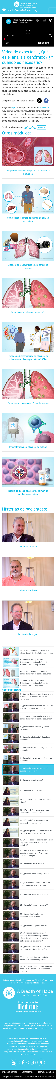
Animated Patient (40, 1038)
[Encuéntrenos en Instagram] (32, 1063)
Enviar (41, 127)
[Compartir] (46, 100)
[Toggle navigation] (52, 10)
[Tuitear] (39, 100)
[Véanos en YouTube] (14, 1063)
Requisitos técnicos (12, 1076)
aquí (13, 107)
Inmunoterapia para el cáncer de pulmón (28, 447)
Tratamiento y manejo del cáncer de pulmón (28, 403)
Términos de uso (46, 1072)
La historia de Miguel (28, 634)
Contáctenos (28, 1072)
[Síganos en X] (41, 1063)
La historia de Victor (28, 546)
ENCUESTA (43, 107)
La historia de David (28, 590)
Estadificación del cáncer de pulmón (28, 312)
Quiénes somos (9, 1072)
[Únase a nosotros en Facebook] (23, 1063)
